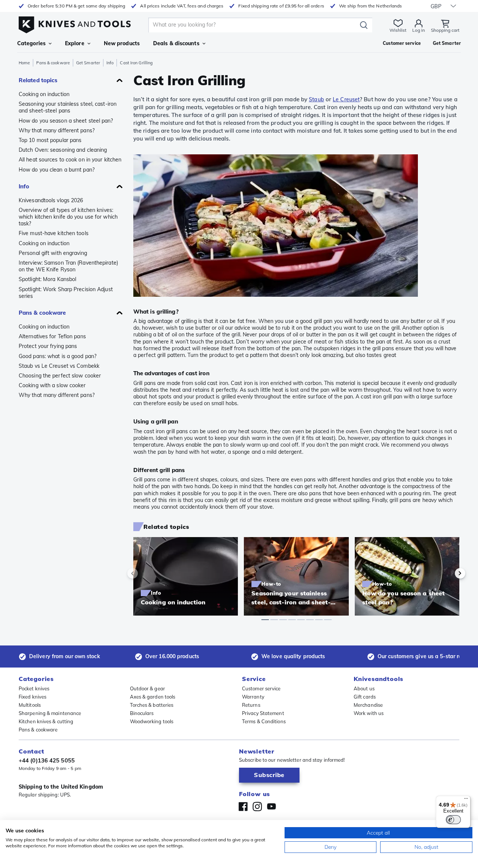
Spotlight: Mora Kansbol (47, 279)
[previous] (145, 573)
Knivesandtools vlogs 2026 (51, 200)
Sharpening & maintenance (50, 713)
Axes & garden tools (153, 697)
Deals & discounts (176, 43)
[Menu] (466, 800)
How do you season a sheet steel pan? (66, 120)
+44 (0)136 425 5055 (47, 760)
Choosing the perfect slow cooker (60, 375)
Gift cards (365, 697)
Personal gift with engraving (53, 253)
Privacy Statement (263, 713)
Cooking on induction (44, 94)
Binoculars (142, 713)
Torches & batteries (152, 705)
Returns (251, 705)
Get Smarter (88, 62)
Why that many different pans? (56, 130)
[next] (447, 573)
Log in (418, 30)
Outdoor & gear (147, 688)
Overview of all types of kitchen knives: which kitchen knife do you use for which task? (68, 217)
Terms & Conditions (264, 721)
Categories (31, 43)
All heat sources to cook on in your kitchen (70, 159)
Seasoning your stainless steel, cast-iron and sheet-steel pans (68, 107)
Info (110, 62)
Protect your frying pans (48, 346)
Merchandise (368, 705)
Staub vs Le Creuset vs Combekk (59, 366)
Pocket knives (34, 688)
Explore (74, 43)
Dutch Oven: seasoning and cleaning (63, 150)
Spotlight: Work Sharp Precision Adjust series (66, 292)
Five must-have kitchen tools (54, 233)
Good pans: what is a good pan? (57, 356)
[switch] (453, 819)
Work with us (369, 713)
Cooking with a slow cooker (52, 385)
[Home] (75, 23)
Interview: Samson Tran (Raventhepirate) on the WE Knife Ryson (68, 266)
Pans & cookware (53, 62)
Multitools (30, 705)
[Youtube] (271, 806)
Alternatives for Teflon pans (52, 336)
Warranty (253, 697)
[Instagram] (257, 806)
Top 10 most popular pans (50, 140)
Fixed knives (32, 697)
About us (364, 688)
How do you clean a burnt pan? (56, 169)
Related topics (38, 80)
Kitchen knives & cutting (46, 721)
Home (24, 62)
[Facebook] (243, 806)
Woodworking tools (152, 721)
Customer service (261, 688)
